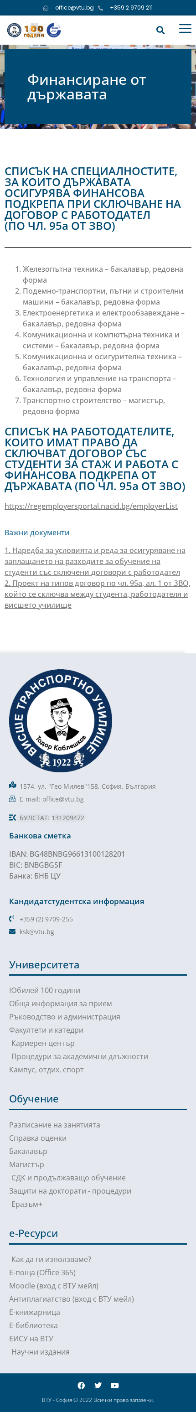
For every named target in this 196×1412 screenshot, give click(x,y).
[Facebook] (81, 1385)
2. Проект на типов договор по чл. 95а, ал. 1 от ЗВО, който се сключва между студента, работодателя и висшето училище (98, 594)
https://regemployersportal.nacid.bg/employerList (91, 506)
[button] (160, 29)
